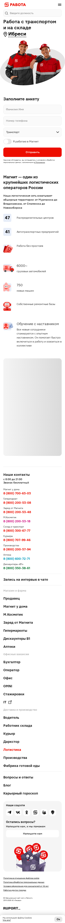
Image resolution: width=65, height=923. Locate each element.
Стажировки (13, 694)
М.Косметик (13, 614)
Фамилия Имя (15, 109)
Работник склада (17, 726)
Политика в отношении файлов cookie (21, 878)
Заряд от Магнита (18, 623)
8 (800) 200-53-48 (17, 512)
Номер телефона (17, 120)
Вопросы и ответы (18, 777)
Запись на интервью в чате (25, 580)
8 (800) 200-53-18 (16, 521)
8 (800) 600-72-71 (16, 558)
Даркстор (11, 742)
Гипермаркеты (15, 631)
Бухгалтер (11, 662)
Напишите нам (32, 833)
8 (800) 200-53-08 (17, 502)
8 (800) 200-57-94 (17, 549)
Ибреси (17, 34)
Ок (58, 919)
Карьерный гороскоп (20, 793)
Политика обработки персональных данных (23, 882)
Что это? (7, 920)
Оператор (11, 670)
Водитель (11, 718)
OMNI (7, 686)
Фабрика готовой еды (21, 766)
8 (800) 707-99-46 (16, 540)
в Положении (39, 162)
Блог (7, 785)
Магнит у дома (15, 606)
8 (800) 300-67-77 (16, 530)
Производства (15, 758)
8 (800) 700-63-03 (17, 493)
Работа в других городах (14, 890)
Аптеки (9, 647)
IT (4, 702)
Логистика (12, 750)
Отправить (33, 152)
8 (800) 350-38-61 (16, 568)
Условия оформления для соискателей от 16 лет (26, 886)
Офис (7, 678)
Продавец (11, 598)
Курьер (9, 734)
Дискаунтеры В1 (16, 639)
